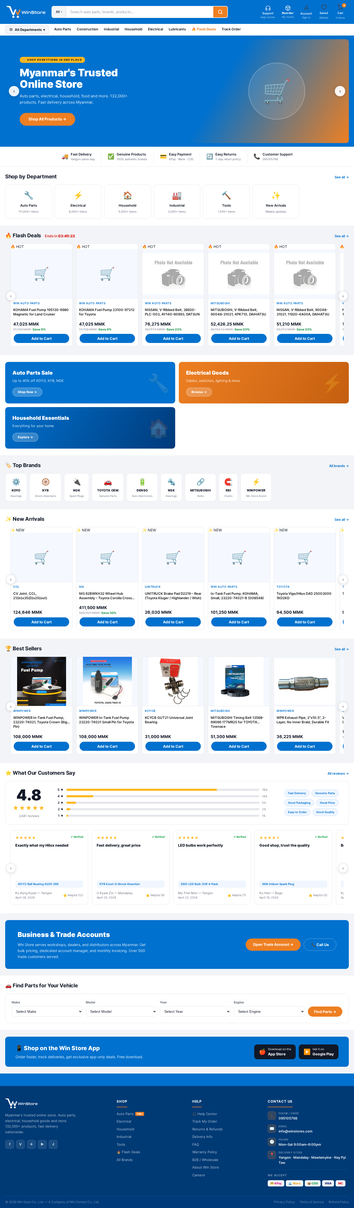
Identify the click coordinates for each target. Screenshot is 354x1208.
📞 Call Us (320, 944)
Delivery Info (202, 1137)
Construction (87, 29)
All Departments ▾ (30, 30)
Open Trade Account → (273, 944)
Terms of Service (312, 1202)
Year (163, 1002)
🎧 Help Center (204, 1114)
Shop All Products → (47, 119)
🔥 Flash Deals (204, 29)
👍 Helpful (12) (73, 895)
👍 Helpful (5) (318, 895)
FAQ (195, 1144)
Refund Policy (339, 1202)
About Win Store (205, 1167)
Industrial (111, 29)
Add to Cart (41, 338)
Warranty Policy (204, 1152)
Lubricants (177, 29)
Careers (198, 1175)
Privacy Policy (284, 1202)
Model (90, 1002)
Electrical (155, 29)
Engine (239, 1002)
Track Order (231, 29)
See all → (342, 177)
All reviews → (338, 773)
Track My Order (204, 1121)
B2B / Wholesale (205, 1160)
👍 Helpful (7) (237, 895)
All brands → (339, 466)
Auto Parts (62, 29)
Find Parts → (325, 1011)
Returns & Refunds (207, 1129)
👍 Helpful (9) (155, 895)
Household (133, 29)
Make (16, 1002)
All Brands (125, 1160)
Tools (121, 1144)
